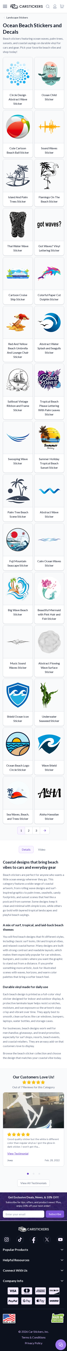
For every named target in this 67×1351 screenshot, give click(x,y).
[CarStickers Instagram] (6, 1240)
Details (26, 849)
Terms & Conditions (33, 1337)
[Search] (48, 6)
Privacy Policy (33, 1343)
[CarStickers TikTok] (20, 1240)
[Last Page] (45, 830)
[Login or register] (55, 6)
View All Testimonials (33, 1183)
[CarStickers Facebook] (33, 1240)
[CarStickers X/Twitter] (47, 1240)
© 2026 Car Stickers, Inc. (33, 1331)
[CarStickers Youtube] (60, 1240)
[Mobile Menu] (5, 6)
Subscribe (55, 1214)
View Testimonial (17, 1153)
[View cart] (62, 6)
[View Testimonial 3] (39, 1174)
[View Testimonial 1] (28, 1174)
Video (41, 849)
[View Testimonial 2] (33, 1174)
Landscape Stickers (17, 17)
